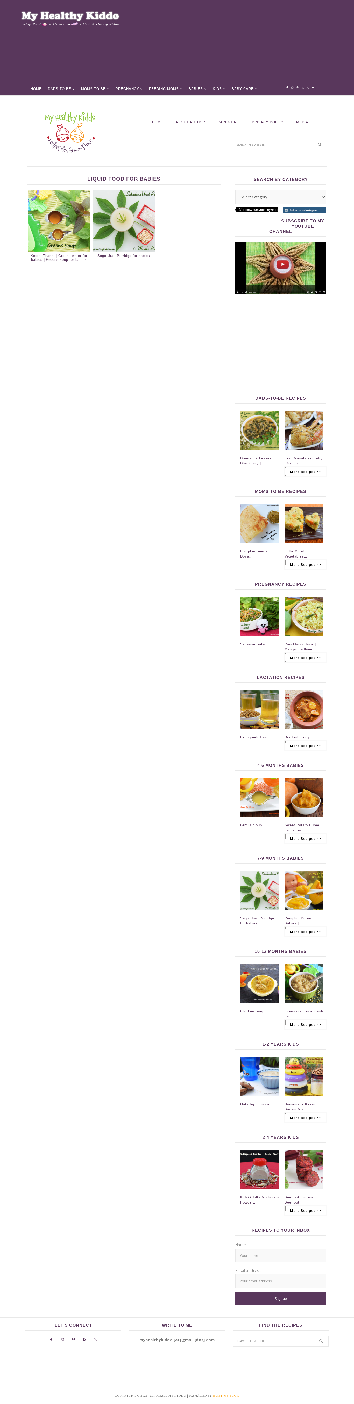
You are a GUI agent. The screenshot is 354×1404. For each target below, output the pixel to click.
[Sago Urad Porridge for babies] (259, 912)
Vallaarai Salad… (255, 644)
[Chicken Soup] (259, 1004)
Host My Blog (226, 1396)
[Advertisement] (236, 44)
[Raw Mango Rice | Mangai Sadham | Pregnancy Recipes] (304, 638)
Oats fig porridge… (256, 1104)
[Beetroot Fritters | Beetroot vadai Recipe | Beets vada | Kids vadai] (304, 1190)
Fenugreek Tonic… (256, 737)
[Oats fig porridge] (259, 1098)
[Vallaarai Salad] (259, 638)
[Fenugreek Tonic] (259, 730)
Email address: (249, 1270)
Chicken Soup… (254, 1011)
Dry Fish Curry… (299, 737)
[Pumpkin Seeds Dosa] (259, 544)
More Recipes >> (305, 471)
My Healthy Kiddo (70, 132)
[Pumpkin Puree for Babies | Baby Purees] (304, 912)
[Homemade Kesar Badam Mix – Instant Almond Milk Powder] (304, 1098)
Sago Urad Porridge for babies (123, 256)
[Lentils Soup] (259, 818)
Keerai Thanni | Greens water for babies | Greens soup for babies (59, 258)
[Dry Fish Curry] (304, 730)
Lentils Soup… (253, 825)
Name (240, 1244)
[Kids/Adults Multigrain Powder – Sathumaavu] (259, 1190)
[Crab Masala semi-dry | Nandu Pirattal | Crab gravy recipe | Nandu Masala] (304, 452)
